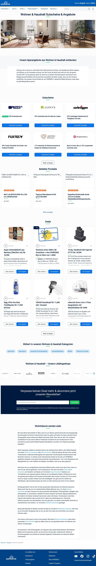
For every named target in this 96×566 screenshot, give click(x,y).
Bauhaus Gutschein (61, 519)
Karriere (27, 563)
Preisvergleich (29, 559)
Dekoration (22, 351)
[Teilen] (28, 175)
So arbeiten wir (30, 552)
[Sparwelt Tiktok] (93, 556)
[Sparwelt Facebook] (81, 556)
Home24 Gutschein (52, 503)
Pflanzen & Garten (82, 351)
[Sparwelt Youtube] (75, 556)
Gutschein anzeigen (15, 125)
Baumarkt (11, 351)
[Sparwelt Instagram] (87, 556)
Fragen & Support (54, 563)
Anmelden (74, 402)
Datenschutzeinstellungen (83, 560)
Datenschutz (53, 552)
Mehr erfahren (10, 271)
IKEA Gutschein (46, 452)
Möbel (70, 351)
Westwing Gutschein (64, 509)
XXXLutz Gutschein (31, 452)
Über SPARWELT (54, 559)
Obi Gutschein (30, 521)
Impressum (29, 556)
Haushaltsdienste (57, 351)
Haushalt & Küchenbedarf (38, 351)
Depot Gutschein (55, 472)
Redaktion (52, 556)
